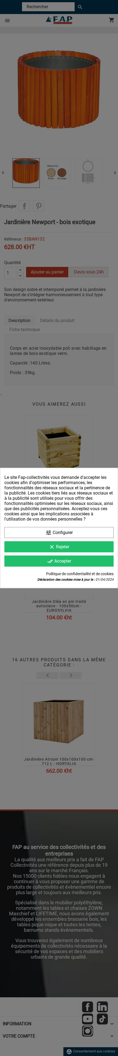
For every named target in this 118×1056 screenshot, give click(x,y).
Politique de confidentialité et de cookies (80, 574)
